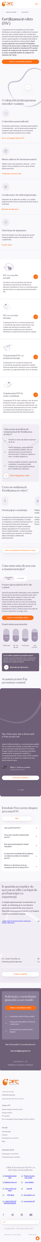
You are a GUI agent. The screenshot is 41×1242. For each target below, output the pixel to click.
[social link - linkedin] (21, 1214)
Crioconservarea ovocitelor (11, 1157)
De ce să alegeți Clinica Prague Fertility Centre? (18, 1119)
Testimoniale (6, 1132)
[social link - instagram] (12, 1214)
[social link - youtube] (30, 1214)
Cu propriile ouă (8, 578)
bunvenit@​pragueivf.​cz (20, 1051)
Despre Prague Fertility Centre (12, 1109)
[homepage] (7, 4)
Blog (3, 1141)
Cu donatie (20, 578)
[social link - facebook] (3, 1214)
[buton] (28, 87)
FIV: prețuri (5, 1116)
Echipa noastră (7, 1113)
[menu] (36, 4)
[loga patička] (11, 1177)
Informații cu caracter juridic (12, 1234)
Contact (4, 1135)
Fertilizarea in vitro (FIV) (10, 1154)
